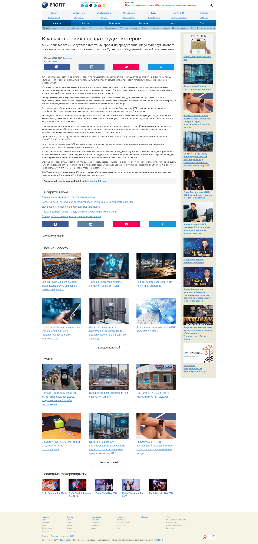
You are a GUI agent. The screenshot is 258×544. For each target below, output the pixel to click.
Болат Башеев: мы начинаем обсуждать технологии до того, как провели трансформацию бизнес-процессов (197, 294)
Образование (110, 28)
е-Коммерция (154, 17)
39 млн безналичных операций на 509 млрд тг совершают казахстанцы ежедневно (160, 5)
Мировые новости (180, 28)
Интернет (65, 28)
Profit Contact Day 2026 (54, 493)
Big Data (104, 17)
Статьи (85, 22)
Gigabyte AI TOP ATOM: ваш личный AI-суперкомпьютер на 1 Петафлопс (61, 445)
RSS (72, 536)
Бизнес (46, 28)
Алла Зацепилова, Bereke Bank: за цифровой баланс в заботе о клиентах (197, 194)
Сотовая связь (79, 12)
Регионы (145, 28)
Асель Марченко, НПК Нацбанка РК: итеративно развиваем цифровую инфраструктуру (197, 228)
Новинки (165, 28)
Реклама (54, 536)
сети (124, 525)
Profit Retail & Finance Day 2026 (80, 494)
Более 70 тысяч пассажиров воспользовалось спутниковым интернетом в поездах (87, 202)
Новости (56, 22)
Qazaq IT (194, 28)
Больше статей (108, 462)
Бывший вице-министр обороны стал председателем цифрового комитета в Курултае (59, 285)
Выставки (95, 519)
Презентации (171, 522)
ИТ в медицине (129, 12)
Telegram (102, 181)
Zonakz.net (67, 58)
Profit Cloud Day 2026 (106, 493)
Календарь (114, 22)
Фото (201, 22)
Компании (143, 22)
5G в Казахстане (104, 12)
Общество (124, 28)
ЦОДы (153, 12)
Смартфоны (79, 17)
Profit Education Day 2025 (132, 494)
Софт (84, 28)
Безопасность (54, 17)
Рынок (69, 522)
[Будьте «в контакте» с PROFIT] (95, 5)
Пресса (172, 22)
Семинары (96, 522)
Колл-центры (129, 17)
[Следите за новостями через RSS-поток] (104, 5)
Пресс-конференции (174, 525)
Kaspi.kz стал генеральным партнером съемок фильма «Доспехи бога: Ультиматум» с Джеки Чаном (197, 333)
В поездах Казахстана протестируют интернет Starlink (71, 216)
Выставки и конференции (176, 519)
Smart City (204, 17)
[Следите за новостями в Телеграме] (86, 5)
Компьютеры (121, 519)
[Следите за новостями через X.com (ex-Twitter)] (91, 5)
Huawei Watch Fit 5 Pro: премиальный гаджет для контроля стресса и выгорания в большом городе (197, 121)
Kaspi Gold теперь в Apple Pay (197, 58)
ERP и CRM (179, 12)
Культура (135, 28)
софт (51, 528)
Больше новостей (109, 347)
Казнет (54, 12)
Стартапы (203, 12)
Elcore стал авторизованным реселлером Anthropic (195, 368)
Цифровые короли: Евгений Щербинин (193, 261)
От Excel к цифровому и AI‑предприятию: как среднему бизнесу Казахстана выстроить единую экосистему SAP (196, 159)
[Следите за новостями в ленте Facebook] (82, 5)
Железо (75, 28)
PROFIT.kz (158, 539)
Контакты (64, 536)
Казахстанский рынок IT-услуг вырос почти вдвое (197, 87)
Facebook (90, 181)
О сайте (45, 536)
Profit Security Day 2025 (161, 493)
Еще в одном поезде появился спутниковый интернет (71, 206)
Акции (94, 528)
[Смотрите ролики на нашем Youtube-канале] (99, 5)
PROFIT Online (65, 539)
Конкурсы (95, 525)
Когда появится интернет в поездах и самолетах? (69, 197)
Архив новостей (208, 28)
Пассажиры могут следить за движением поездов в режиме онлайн (79, 211)
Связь (54, 28)
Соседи (155, 28)
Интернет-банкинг (179, 17)
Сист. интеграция (123, 522)
